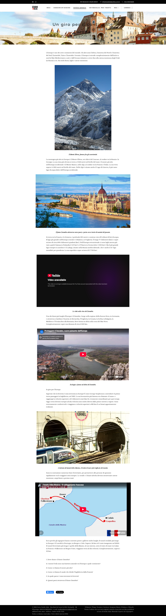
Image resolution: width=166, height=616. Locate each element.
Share (51, 592)
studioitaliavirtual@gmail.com (67, 609)
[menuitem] (49, 7)
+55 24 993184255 (129, 2)
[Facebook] (33, 2)
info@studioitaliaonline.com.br (111, 2)
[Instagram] (35, 2)
